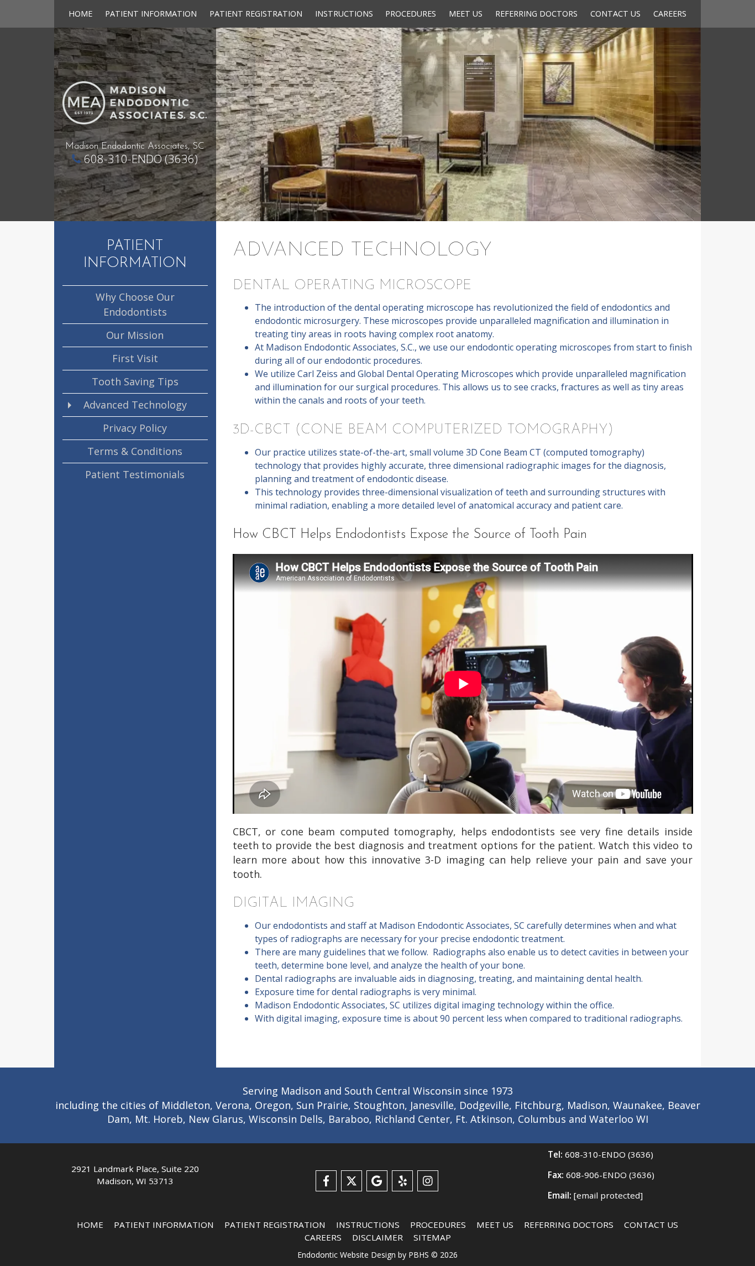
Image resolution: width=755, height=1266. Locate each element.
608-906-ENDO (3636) (601, 1174)
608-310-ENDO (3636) (141, 158)
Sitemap (432, 1237)
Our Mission (135, 335)
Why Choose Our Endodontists (135, 304)
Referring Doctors (536, 13)
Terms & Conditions (134, 451)
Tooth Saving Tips (135, 381)
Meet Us (466, 13)
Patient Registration (255, 13)
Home (80, 13)
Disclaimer (377, 1237)
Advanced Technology (135, 404)
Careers (669, 13)
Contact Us (615, 13)
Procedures (410, 13)
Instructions (344, 13)
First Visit (135, 358)
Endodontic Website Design (346, 1254)
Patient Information (151, 13)
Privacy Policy (135, 428)
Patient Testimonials (135, 474)
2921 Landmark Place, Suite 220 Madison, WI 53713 (135, 1174)
